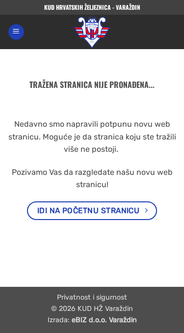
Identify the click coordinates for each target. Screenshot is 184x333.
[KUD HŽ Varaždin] (92, 32)
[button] (16, 32)
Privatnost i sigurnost (92, 297)
